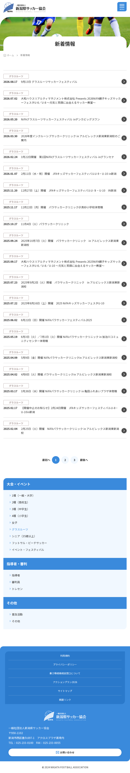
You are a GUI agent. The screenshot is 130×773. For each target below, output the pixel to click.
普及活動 (17, 614)
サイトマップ (65, 691)
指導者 (16, 575)
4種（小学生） (21, 516)
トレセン (17, 589)
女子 (14, 522)
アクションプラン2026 (65, 682)
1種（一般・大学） (23, 495)
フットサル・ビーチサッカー (29, 543)
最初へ (46, 460)
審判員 (16, 582)
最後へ (84, 460)
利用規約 (65, 655)
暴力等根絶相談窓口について (65, 673)
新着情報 (25, 55)
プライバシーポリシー (65, 664)
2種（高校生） (21, 502)
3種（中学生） (21, 509)
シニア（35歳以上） (24, 536)
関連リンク (65, 699)
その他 (16, 621)
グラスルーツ (20, 529)
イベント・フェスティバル (28, 550)
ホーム (10, 55)
